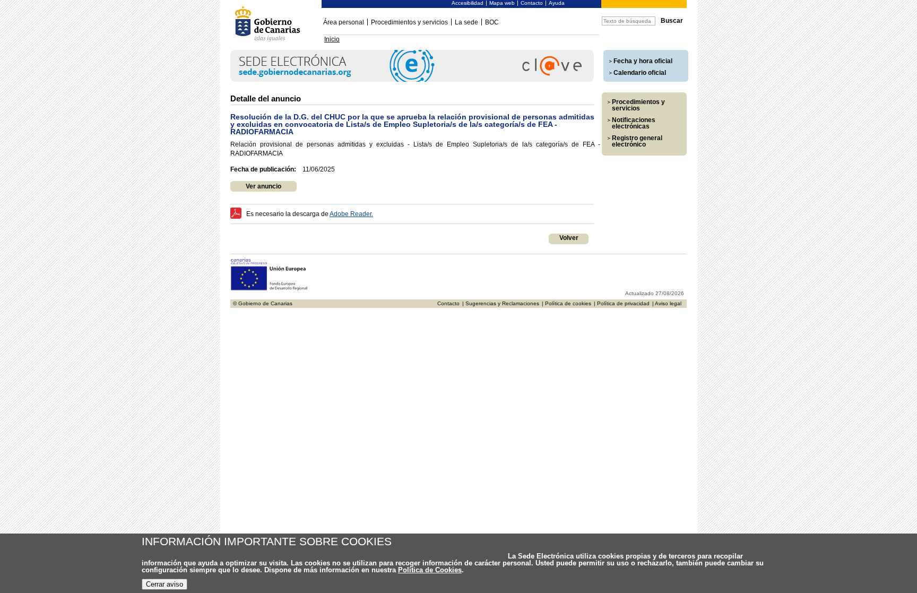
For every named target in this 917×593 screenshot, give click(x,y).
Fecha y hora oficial (642, 61)
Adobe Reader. (351, 214)
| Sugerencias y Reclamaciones (500, 303)
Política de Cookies (430, 570)
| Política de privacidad (622, 303)
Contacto (532, 3)
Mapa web (502, 3)
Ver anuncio (263, 186)
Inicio (332, 39)
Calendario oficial (639, 73)
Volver (568, 238)
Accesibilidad (467, 3)
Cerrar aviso (164, 584)
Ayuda (557, 3)
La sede (466, 22)
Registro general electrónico (637, 141)
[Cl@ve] (412, 80)
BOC (492, 22)
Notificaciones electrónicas (633, 123)
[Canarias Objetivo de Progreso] (269, 289)
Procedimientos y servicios (409, 22)
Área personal (343, 22)
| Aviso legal (666, 303)
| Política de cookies (566, 303)
